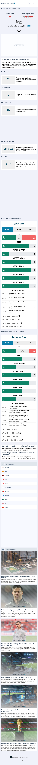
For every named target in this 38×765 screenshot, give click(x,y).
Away (30, 229)
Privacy (18, 761)
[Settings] (32, 3)
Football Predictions (8, 3)
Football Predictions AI (22, 757)
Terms (13, 761)
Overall (7, 229)
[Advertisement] (19, 45)
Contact (24, 761)
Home (19, 229)
